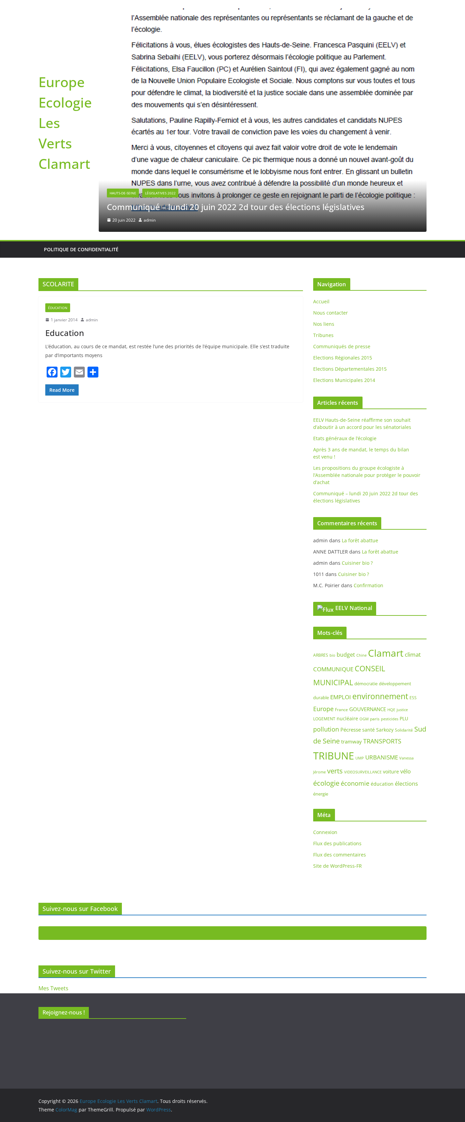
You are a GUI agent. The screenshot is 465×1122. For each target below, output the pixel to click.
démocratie (366, 683)
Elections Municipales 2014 (344, 380)
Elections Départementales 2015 (350, 369)
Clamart (385, 652)
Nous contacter (330, 312)
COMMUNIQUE (333, 669)
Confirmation (368, 585)
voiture (391, 771)
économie (355, 783)
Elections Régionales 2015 (342, 357)
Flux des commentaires (339, 854)
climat (413, 654)
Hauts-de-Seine (123, 193)
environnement (380, 696)
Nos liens (323, 324)
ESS (413, 698)
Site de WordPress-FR (337, 866)
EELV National (353, 608)
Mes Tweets (53, 988)
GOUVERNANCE (367, 709)
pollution (326, 729)
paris (375, 719)
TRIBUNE (333, 756)
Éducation (57, 307)
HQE (391, 709)
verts (335, 770)
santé (368, 729)
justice (402, 709)
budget (346, 654)
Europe (323, 709)
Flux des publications (337, 843)
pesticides (389, 719)
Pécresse (350, 729)
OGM (364, 718)
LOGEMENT (324, 719)
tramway (351, 741)
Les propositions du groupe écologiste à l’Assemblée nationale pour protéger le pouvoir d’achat (366, 475)
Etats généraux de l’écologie (344, 438)
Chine (361, 655)
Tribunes (323, 335)
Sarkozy (385, 729)
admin (150, 220)
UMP (359, 758)
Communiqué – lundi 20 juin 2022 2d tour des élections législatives (236, 206)
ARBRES (320, 655)
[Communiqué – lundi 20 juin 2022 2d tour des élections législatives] (263, 13)
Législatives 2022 (160, 193)
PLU (404, 718)
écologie (326, 783)
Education (64, 332)
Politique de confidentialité (81, 249)
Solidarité (404, 730)
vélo (405, 771)
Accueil (321, 301)
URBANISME (381, 757)
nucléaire (347, 718)
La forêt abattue (360, 540)
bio (332, 655)
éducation (382, 784)
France (341, 709)
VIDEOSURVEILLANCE (363, 771)
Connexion (325, 832)
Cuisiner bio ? (357, 563)
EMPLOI (340, 697)
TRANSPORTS (382, 741)
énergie (320, 794)
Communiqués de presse (341, 346)
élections (406, 783)
